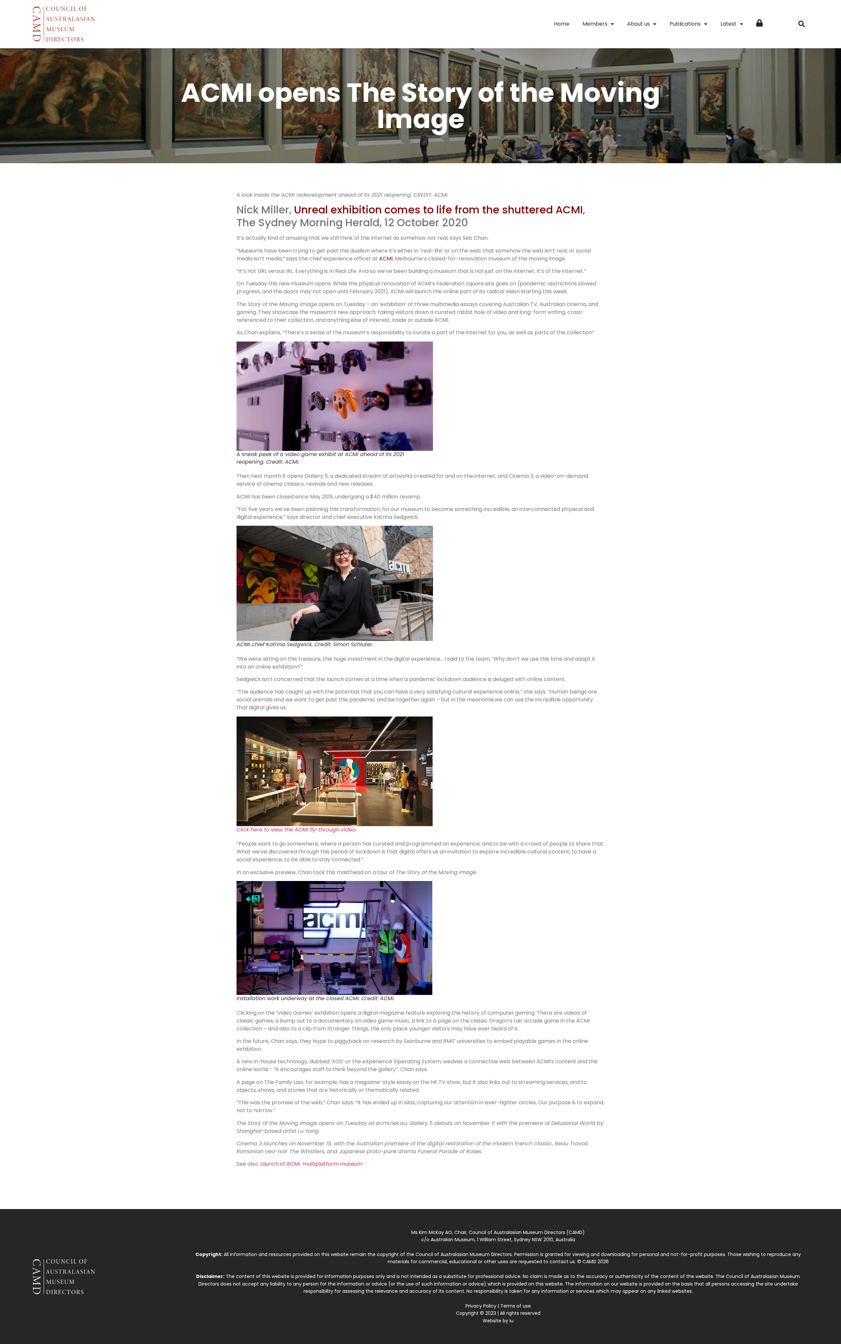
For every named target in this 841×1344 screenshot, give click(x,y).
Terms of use (515, 1306)
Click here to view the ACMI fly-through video (296, 829)
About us (638, 24)
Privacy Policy (481, 1306)
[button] (801, 24)
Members (594, 24)
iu (511, 1320)
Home (561, 24)
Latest (728, 24)
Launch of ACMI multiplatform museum (311, 1164)
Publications (685, 24)
